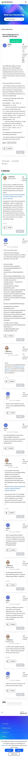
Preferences (14, 754)
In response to (13, 247)
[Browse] (6, 8)
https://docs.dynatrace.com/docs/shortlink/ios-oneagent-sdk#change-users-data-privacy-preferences (14, 196)
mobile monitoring (11, 142)
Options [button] (26, 29)
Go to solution (16, 41)
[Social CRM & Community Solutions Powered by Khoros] (23, 713)
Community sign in (21, 7)
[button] (9, 750)
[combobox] (14, 19)
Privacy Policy (4, 745)
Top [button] (2, 712)
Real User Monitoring (7, 29)
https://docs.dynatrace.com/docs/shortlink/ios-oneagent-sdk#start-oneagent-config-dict (15, 488)
